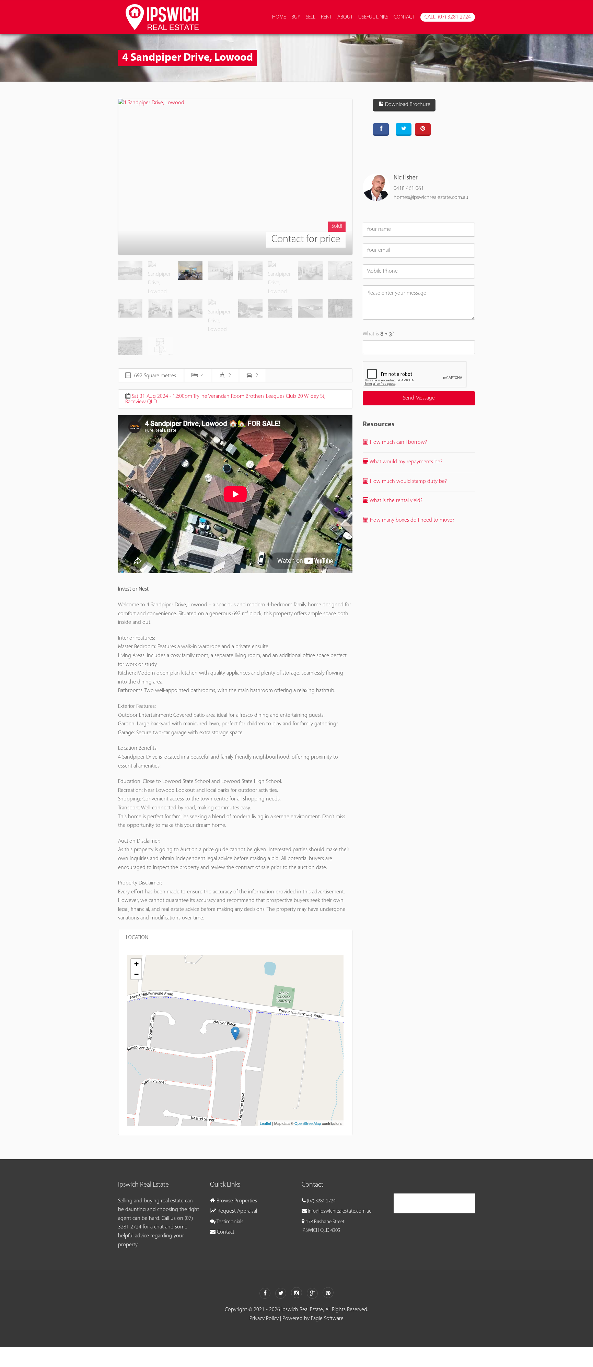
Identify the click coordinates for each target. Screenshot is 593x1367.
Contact (225, 1232)
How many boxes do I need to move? (411, 520)
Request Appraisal (236, 1211)
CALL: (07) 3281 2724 (448, 17)
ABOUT (345, 17)
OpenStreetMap (307, 1123)
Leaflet (265, 1123)
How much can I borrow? (398, 442)
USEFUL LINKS (373, 17)
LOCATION (137, 937)
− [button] (136, 974)
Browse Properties (236, 1201)
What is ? (378, 334)
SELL (310, 17)
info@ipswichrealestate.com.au (340, 1211)
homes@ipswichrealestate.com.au (431, 197)
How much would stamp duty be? (408, 481)
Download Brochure (407, 104)
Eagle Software (327, 1318)
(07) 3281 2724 (321, 1201)
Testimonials (229, 1222)
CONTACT (404, 17)
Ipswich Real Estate (426, 1203)
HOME (279, 17)
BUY (295, 17)
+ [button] (136, 964)
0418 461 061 (409, 188)
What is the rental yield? (395, 500)
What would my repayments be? (405, 462)
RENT (326, 17)
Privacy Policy (264, 1318)
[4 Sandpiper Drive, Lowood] (235, 176)
